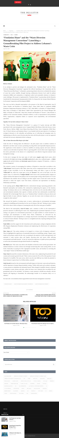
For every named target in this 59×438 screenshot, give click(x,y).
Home (4, 30)
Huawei (38, 383)
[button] (22, 2)
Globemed (32, 383)
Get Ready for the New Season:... (15, 418)
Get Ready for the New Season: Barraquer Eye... (16, 323)
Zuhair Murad (34, 393)
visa (27, 393)
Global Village (24, 383)
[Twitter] (30, 4)
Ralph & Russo (37, 388)
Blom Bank (42, 378)
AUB (24, 378)
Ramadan (45, 388)
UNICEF (5, 393)
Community (11, 30)
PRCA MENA (29, 388)
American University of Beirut (20, 376)
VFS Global (21, 393)
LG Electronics (7, 388)
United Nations (13, 393)
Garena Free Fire (14, 383)
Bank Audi (35, 378)
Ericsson (6, 383)
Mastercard (16, 388)
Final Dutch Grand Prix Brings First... (15, 426)
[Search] (55, 26)
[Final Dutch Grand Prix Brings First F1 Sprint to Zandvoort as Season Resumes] (43, 313)
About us (5, 412)
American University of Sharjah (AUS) (12, 378)
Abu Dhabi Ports (7, 376)
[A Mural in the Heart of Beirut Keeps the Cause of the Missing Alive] (4, 434)
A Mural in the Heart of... (15, 433)
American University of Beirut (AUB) (38, 376)
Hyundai (44, 383)
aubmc (29, 378)
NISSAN (22, 388)
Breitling (49, 378)
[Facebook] (28, 4)
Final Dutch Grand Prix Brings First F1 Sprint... (43, 323)
